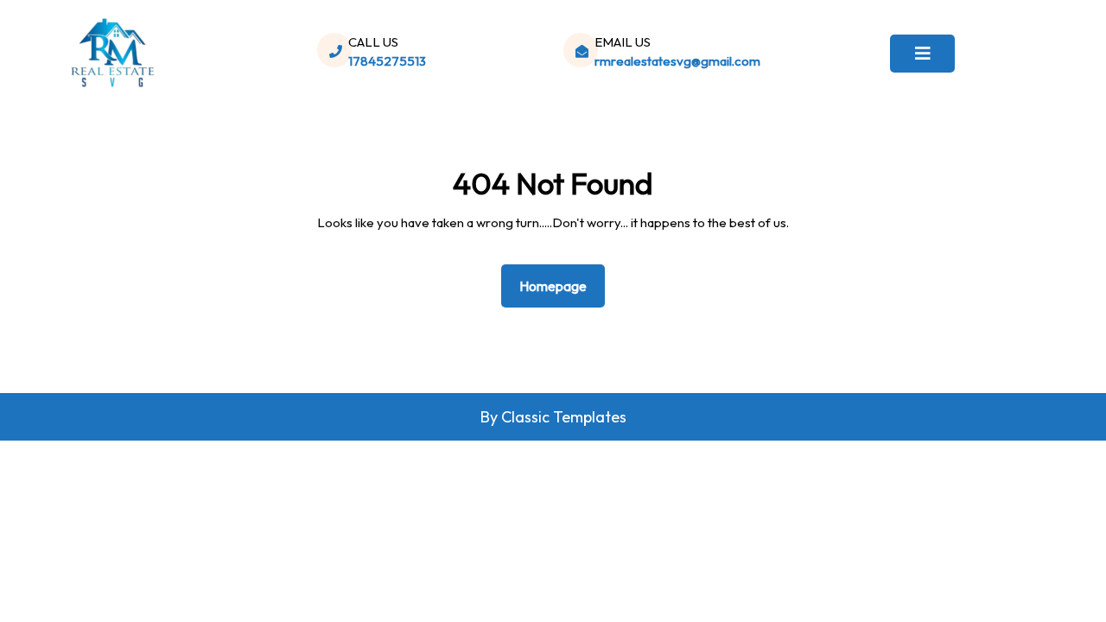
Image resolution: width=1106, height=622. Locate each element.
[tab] (922, 54)
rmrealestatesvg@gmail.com (677, 61)
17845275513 (387, 61)
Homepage (560, 285)
